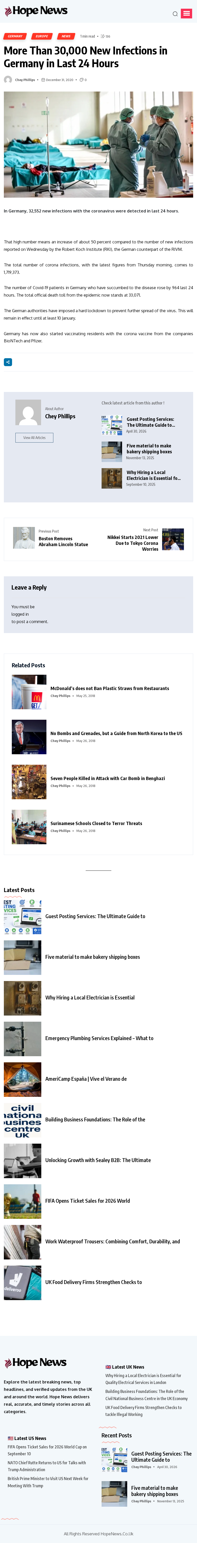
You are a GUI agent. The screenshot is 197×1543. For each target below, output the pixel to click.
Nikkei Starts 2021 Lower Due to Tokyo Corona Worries (132, 543)
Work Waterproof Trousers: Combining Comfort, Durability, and (112, 1241)
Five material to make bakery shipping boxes (149, 448)
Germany (15, 36)
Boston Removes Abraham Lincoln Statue (63, 541)
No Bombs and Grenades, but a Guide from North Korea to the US (116, 733)
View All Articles (34, 437)
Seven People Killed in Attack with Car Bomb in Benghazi (108, 778)
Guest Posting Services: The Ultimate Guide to (95, 916)
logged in (20, 614)
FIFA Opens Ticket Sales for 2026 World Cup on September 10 (47, 1450)
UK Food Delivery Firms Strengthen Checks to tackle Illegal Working (143, 1411)
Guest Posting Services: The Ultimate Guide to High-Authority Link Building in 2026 (150, 422)
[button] (186, 13)
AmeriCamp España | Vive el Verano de (86, 1079)
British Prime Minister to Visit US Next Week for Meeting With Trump (48, 1482)
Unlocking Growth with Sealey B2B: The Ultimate (98, 1160)
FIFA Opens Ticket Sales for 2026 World (87, 1201)
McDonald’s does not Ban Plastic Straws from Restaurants (110, 688)
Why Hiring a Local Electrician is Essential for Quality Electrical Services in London (153, 475)
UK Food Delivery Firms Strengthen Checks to (93, 1282)
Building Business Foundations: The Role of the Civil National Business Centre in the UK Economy (146, 1395)
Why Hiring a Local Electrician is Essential (90, 997)
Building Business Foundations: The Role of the (95, 1119)
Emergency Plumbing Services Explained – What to (99, 1038)
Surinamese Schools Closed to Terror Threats (96, 823)
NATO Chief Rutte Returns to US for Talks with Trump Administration (47, 1466)
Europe (41, 36)
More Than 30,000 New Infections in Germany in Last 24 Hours (86, 57)
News (66, 36)
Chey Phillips (25, 80)
